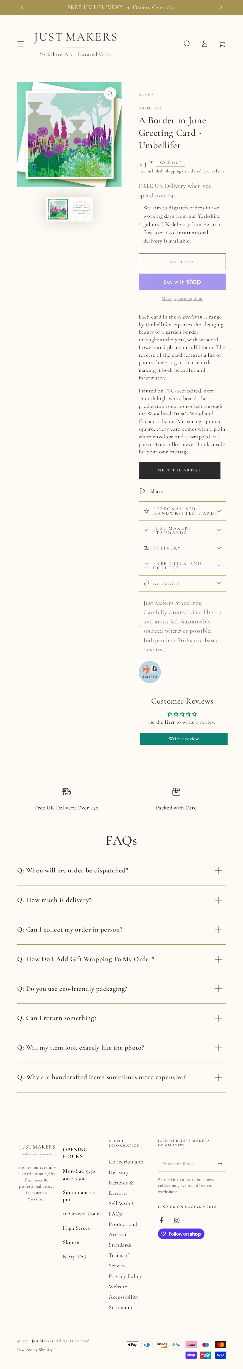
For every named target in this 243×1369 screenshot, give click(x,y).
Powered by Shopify (35, 1349)
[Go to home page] (74, 44)
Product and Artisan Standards (123, 1234)
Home (145, 95)
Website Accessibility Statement (124, 1296)
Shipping (173, 171)
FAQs (115, 1213)
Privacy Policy (125, 1276)
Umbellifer (151, 108)
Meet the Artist (179, 470)
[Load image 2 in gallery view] (80, 209)
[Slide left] (23, 7)
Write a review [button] (184, 739)
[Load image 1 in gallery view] (58, 209)
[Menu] (21, 43)
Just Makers (42, 1340)
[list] (121, 802)
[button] (187, 43)
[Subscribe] (222, 1163)
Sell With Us (123, 1203)
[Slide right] (220, 7)
